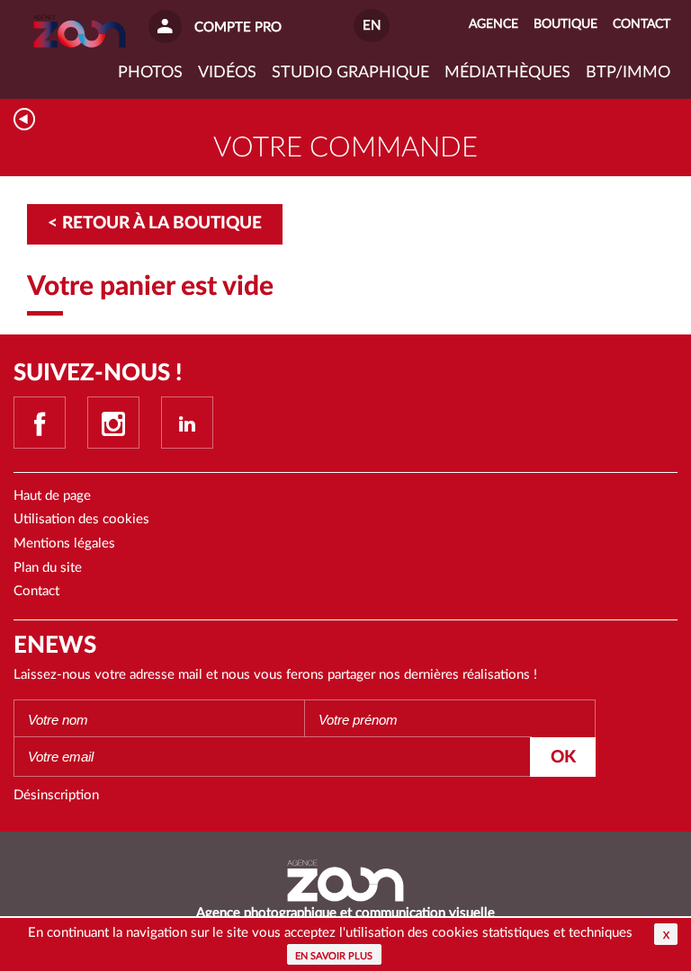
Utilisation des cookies (81, 519)
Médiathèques (507, 73)
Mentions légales (64, 543)
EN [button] (372, 25)
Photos (150, 73)
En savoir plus (333, 956)
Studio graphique (350, 73)
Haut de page (52, 496)
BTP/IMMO (628, 73)
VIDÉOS (227, 73)
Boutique (565, 24)
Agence (493, 24)
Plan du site (47, 568)
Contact (36, 591)
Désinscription (56, 795)
